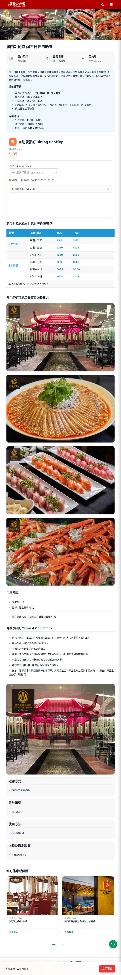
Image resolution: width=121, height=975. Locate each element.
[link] (32, 906)
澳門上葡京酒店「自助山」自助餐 (80, 921)
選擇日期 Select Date (20, 166)
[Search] (102, 4)
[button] (54, 880)
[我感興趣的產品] (113, 944)
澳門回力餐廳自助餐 (18, 921)
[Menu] (111, 4)
